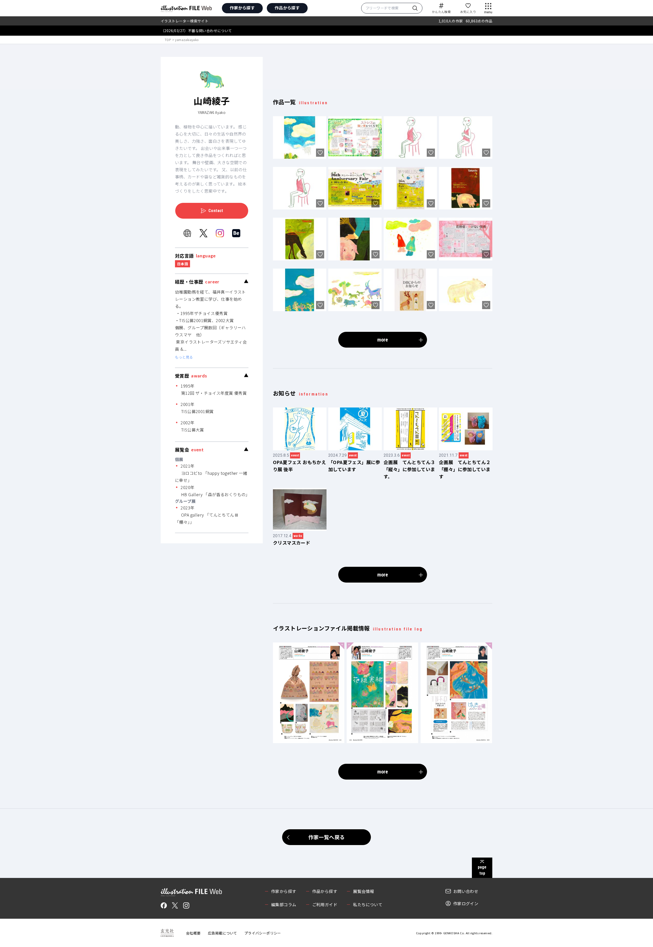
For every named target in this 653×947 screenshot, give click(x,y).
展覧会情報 (363, 891)
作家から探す (242, 8)
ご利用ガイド (324, 904)
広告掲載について (222, 933)
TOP (168, 39)
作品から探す (287, 8)
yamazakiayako (187, 39)
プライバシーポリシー (262, 933)
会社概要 (193, 933)
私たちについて (367, 904)
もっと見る (184, 357)
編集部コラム (283, 904)
